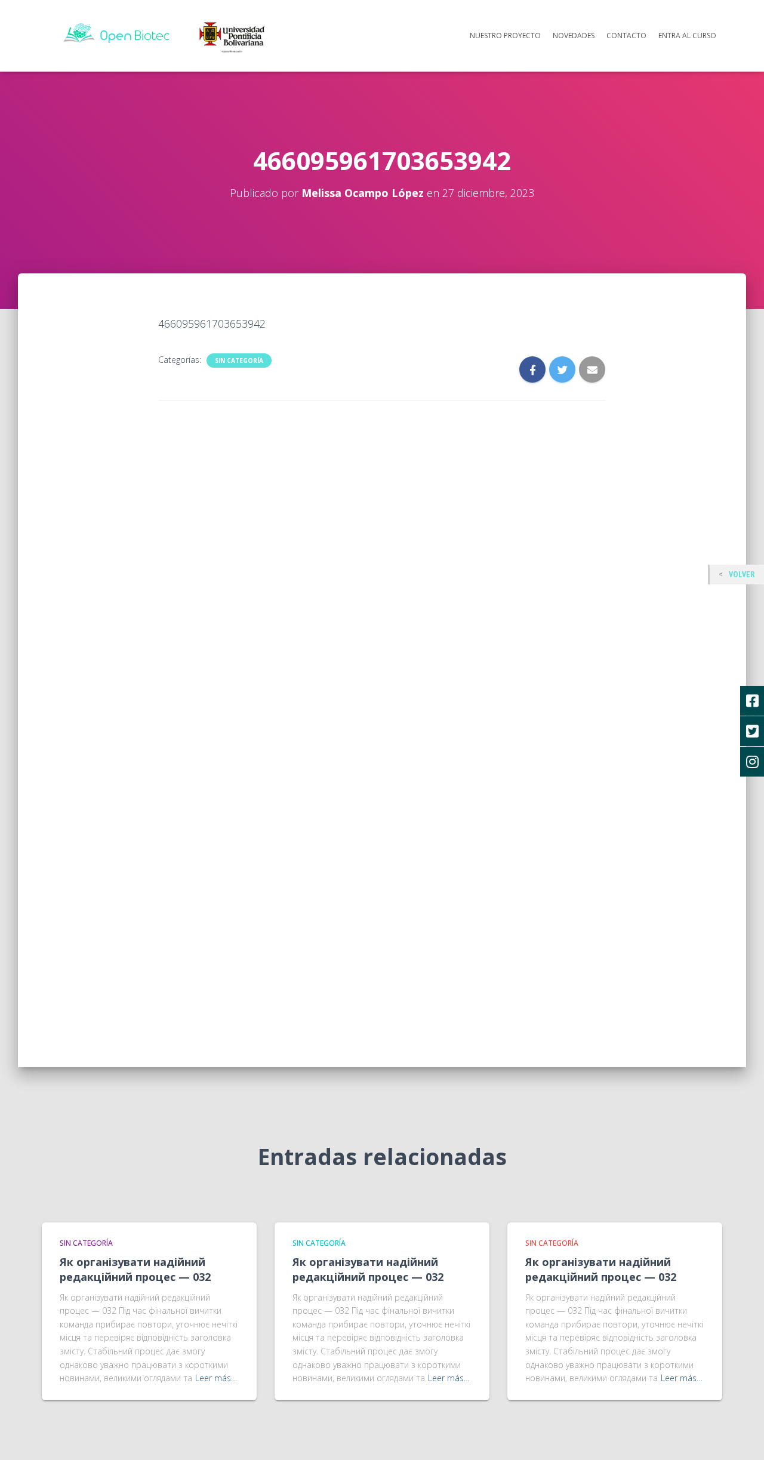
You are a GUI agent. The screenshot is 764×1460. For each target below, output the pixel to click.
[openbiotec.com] (168, 34)
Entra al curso (687, 35)
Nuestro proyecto (505, 35)
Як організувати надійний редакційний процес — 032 (135, 1269)
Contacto (626, 35)
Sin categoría (239, 360)
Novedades (573, 35)
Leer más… (216, 1378)
